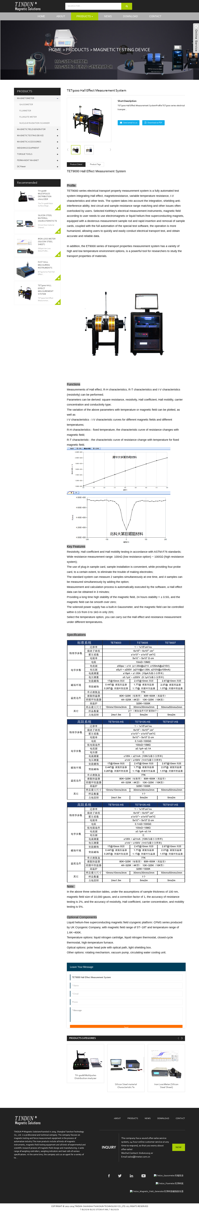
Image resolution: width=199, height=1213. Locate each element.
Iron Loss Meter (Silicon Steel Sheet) (47, 242)
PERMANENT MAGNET (28, 160)
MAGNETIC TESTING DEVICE (121, 50)
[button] (110, 149)
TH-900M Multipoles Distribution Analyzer (85, 1077)
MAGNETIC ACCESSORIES (29, 142)
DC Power (21, 167)
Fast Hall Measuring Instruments (45, 265)
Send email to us (130, 123)
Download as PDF (155, 123)
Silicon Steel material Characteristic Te (47, 218)
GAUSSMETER (26, 105)
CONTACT (180, 1118)
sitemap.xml (102, 1210)
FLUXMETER (25, 111)
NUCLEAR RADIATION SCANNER (34, 123)
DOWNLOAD (163, 1118)
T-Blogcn (114, 1210)
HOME (55, 50)
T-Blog (83, 1210)
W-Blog (91, 1210)
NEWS (148, 1118)
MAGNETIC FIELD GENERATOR (31, 129)
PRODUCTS (77, 50)
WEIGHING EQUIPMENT (28, 148)
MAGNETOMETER (25, 98)
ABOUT (117, 1118)
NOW (178, 1147)
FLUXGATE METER (28, 117)
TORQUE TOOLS (24, 154)
